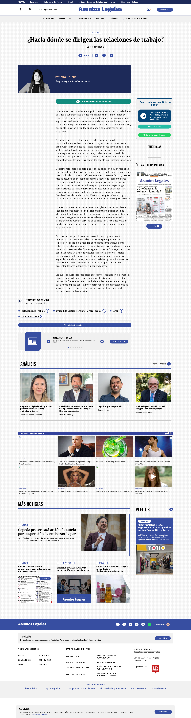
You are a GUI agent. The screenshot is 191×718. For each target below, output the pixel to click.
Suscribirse (165, 10)
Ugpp (116, 310)
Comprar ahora (154, 126)
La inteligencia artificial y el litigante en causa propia (150, 407)
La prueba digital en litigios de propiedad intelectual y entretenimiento (36, 408)
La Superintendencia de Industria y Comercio (97, 2)
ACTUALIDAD (48, 18)
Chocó (70, 2)
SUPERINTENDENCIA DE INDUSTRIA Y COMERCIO (107, 674)
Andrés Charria (103, 410)
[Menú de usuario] (149, 9)
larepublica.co (32, 688)
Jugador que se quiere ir (110, 406)
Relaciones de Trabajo (33, 310)
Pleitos (143, 509)
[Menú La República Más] (20, 9)
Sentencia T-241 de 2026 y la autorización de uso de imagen (73, 569)
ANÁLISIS (113, 18)
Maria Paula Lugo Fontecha (31, 415)
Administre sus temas (76, 325)
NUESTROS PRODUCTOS (76, 662)
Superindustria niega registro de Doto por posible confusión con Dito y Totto (154, 528)
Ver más (153, 226)
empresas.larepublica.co (82, 688)
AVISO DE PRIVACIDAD (106, 662)
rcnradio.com (158, 688)
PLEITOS (100, 18)
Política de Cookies (39, 715)
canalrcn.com (138, 688)
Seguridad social (30, 316)
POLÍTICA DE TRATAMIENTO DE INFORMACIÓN (109, 668)
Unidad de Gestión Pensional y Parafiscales (78, 310)
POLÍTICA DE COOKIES (75, 674)
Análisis (28, 363)
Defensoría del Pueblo (53, 2)
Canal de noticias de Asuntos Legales (96, 101)
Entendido (163, 712)
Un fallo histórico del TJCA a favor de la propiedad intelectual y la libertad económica (76, 408)
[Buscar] (30, 9)
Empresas (34, 2)
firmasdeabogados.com (113, 688)
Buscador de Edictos (136, 18)
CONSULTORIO (65, 18)
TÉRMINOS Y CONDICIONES (77, 668)
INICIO (21, 656)
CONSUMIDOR (84, 18)
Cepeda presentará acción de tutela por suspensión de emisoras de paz (47, 532)
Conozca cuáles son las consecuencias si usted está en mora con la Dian (34, 569)
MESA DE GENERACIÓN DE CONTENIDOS (106, 657)
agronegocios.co (54, 688)
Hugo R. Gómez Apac (67, 415)
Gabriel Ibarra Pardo (144, 412)
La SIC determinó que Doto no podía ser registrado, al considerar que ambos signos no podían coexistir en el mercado (153, 537)
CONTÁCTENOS (72, 657)
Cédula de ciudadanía (129, 2)
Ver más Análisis (159, 364)
